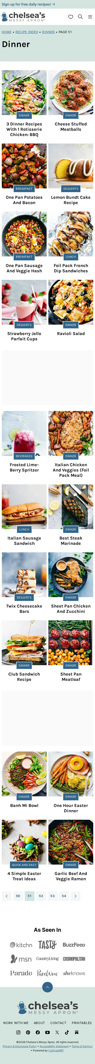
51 (29, 896)
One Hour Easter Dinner (71, 808)
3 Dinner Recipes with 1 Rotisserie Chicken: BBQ (24, 129)
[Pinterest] (28, 1032)
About (39, 1023)
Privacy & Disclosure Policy (20, 1046)
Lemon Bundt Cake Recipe (71, 200)
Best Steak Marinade (70, 541)
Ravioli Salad (71, 333)
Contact (58, 1023)
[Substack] (77, 1032)
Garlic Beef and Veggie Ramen (71, 876)
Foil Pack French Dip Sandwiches (71, 268)
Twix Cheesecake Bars (24, 609)
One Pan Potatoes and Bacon (24, 200)
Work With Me (15, 1023)
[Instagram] (18, 1032)
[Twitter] (57, 1032)
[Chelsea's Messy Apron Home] (23, 16)
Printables (82, 1023)
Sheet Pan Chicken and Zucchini (71, 609)
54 (64, 896)
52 (41, 896)
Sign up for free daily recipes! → (28, 4)
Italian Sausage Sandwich (24, 541)
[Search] (80, 17)
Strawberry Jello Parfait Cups (24, 336)
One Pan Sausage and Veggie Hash (24, 268)
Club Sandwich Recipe (24, 677)
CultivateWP (56, 1050)
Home (6, 32)
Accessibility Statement (54, 1046)
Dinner (48, 32)
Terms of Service (82, 1046)
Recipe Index (26, 32)
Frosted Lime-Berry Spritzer (24, 467)
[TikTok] (67, 1032)
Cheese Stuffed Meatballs (71, 126)
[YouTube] (47, 1032)
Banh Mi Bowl (24, 805)
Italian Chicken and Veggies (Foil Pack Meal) (71, 470)
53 (52, 896)
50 (18, 896)
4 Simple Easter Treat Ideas (24, 876)
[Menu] (90, 17)
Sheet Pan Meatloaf (71, 677)
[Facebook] (38, 1032)
